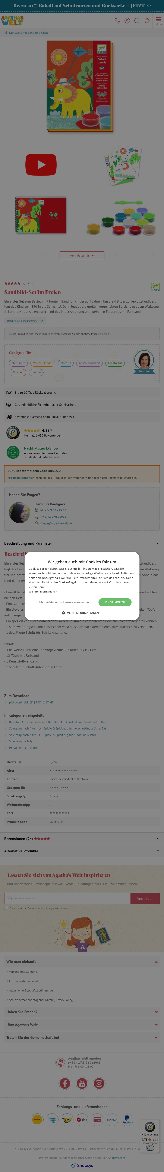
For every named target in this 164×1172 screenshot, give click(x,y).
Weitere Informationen (43, 591)
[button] (82, 613)
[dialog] (82, 586)
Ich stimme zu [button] (115, 602)
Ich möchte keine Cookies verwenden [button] (64, 602)
